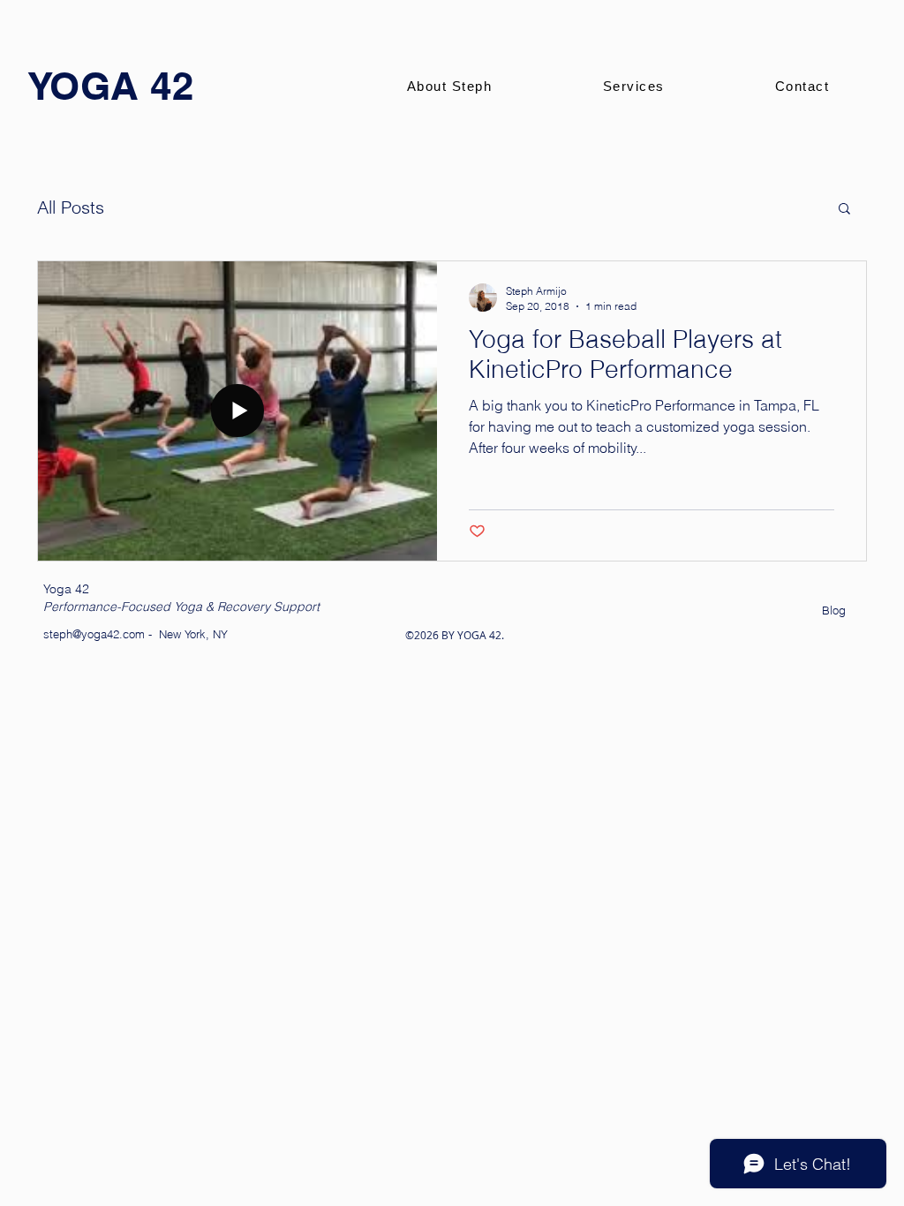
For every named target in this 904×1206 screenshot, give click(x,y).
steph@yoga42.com (94, 634)
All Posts (70, 207)
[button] (844, 209)
